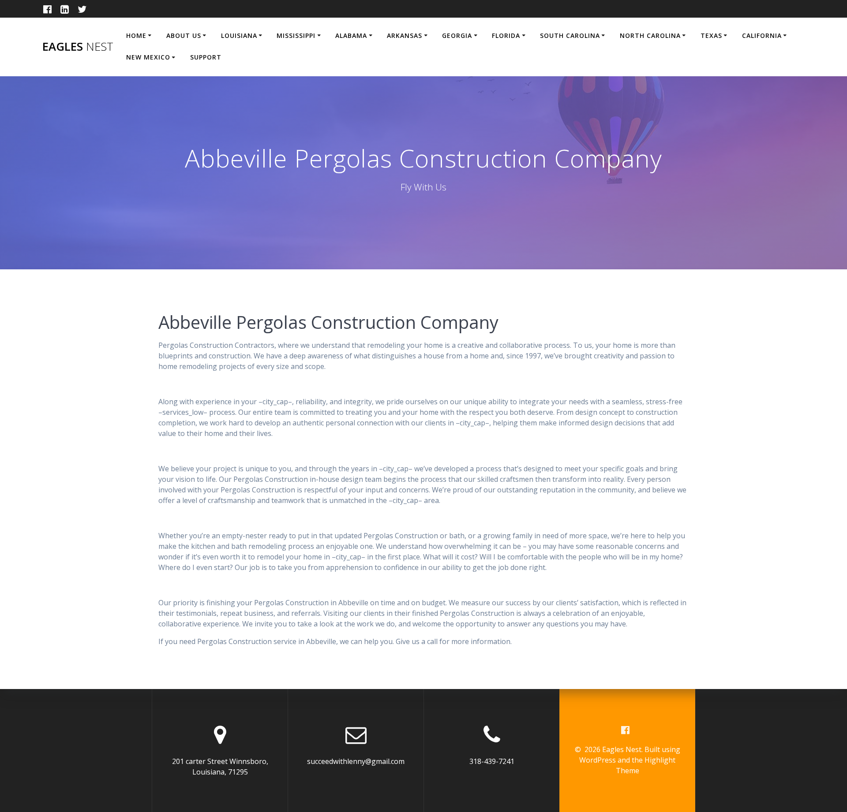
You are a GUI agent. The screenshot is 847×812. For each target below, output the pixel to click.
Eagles (77, 46)
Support (205, 57)
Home (136, 35)
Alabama (351, 35)
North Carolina (650, 35)
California (762, 35)
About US (183, 35)
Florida (506, 35)
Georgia (457, 35)
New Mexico (148, 57)
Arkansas (404, 35)
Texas (711, 35)
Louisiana (239, 35)
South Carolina (570, 35)
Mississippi (296, 35)
